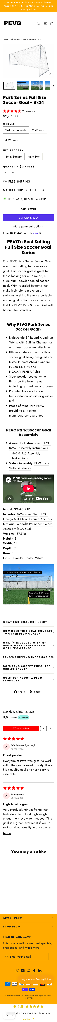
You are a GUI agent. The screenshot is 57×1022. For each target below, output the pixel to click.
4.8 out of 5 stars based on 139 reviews (28, 1013)
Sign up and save (17, 937)
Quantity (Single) (18, 166)
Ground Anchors (40, 519)
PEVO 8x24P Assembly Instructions (30, 445)
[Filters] (43, 728)
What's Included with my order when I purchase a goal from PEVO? (24, 645)
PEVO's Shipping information (28, 657)
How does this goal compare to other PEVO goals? (28, 632)
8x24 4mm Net (27, 514)
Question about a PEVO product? (22, 679)
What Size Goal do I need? (25, 622)
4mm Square (13, 157)
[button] (12, 111)
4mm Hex (34, 157)
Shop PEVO (11, 926)
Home (5, 39)
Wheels (9, 124)
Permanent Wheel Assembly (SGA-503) (28, 526)
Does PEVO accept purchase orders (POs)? (26, 667)
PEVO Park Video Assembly (29, 465)
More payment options (28, 226)
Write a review (21, 728)
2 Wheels (38, 130)
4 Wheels (11, 140)
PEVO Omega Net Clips (25, 516)
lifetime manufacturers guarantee (26, 413)
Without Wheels (15, 130)
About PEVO (12, 917)
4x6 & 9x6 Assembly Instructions (26, 456)
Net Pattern (13, 150)
